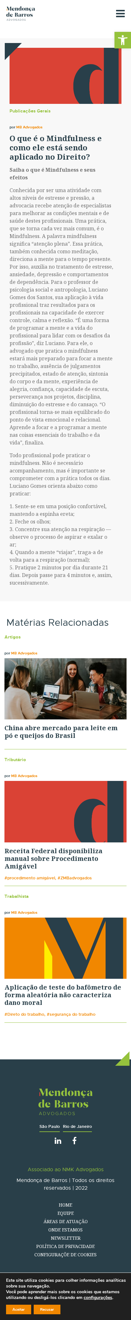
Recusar (47, 1309)
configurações (98, 1298)
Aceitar (18, 1309)
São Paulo (49, 1126)
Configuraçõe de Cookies (65, 1254)
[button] (122, 40)
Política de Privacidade (65, 1246)
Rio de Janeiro (77, 1126)
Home (65, 1205)
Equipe (66, 1213)
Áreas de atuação (66, 1221)
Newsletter (65, 1238)
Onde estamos (65, 1230)
